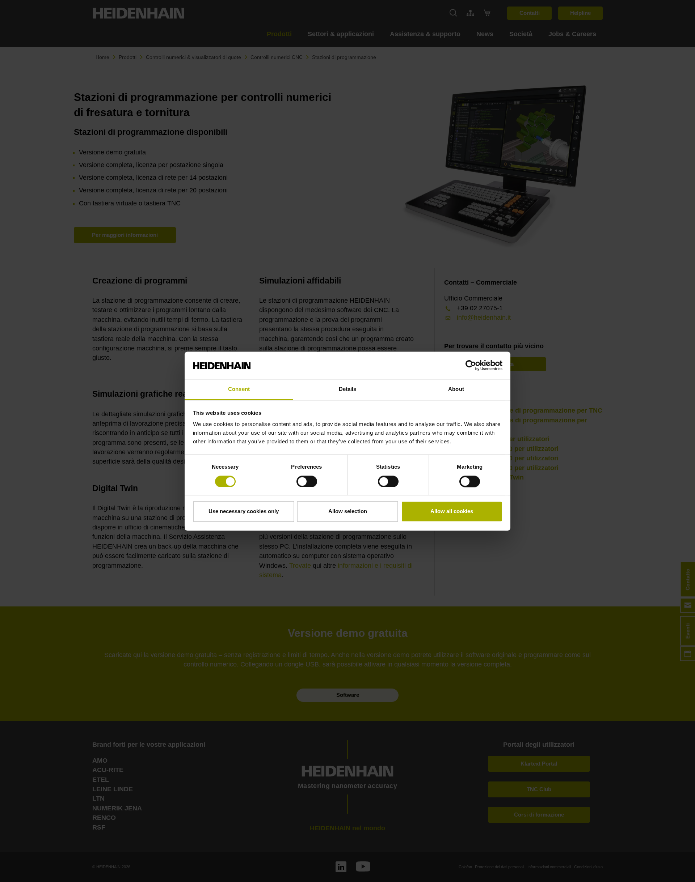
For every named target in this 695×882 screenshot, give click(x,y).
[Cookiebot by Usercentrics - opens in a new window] (470, 365)
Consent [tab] (239, 389)
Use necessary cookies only (243, 511)
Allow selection (347, 511)
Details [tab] (348, 389)
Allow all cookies (451, 511)
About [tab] (456, 389)
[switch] (306, 481)
